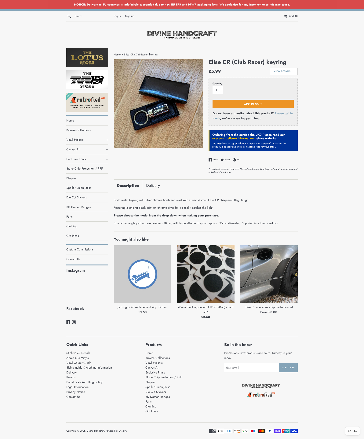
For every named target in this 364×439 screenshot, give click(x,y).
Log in (117, 16)
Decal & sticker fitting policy (84, 382)
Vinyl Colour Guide (78, 363)
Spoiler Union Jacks (78, 188)
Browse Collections (78, 130)
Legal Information (77, 387)
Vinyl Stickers (87, 139)
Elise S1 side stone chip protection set (269, 307)
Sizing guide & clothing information (89, 367)
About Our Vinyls (77, 358)
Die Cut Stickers (76, 197)
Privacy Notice (75, 392)
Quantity (217, 83)
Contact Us (73, 259)
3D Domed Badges (78, 207)
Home (70, 120)
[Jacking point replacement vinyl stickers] (142, 274)
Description (128, 185)
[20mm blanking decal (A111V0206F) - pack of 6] (205, 274)
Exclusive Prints (87, 159)
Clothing (71, 226)
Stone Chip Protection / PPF (84, 168)
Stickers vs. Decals (78, 353)
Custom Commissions (79, 249)
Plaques (71, 178)
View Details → (284, 71)
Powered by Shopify (116, 431)
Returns (70, 377)
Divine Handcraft (95, 431)
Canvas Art (87, 149)
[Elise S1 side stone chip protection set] (269, 274)
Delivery (153, 185)
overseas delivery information (233, 138)
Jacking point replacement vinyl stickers (142, 307)
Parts (69, 216)
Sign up (129, 16)
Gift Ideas (72, 236)
